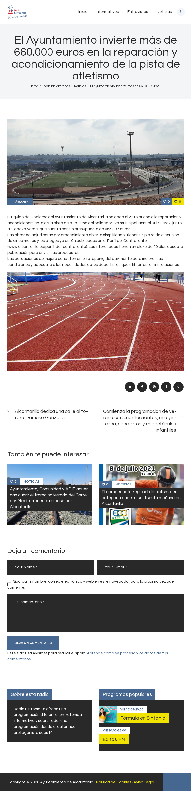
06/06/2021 (20, 202)
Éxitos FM (114, 739)
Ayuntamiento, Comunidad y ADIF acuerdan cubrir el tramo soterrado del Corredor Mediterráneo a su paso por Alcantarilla (49, 498)
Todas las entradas (56, 86)
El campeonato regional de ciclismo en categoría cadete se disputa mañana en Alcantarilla (141, 498)
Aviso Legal (144, 782)
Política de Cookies (113, 782)
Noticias (80, 86)
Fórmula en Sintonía (142, 718)
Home (34, 86)
